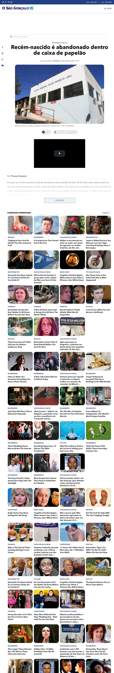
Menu (109, 8)
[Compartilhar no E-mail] (2, 65)
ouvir (47, 132)
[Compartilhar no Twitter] (2, 53)
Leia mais (59, 200)
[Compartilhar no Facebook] (2, 47)
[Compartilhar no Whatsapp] (2, 59)
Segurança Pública (59, 43)
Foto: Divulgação (67, 126)
